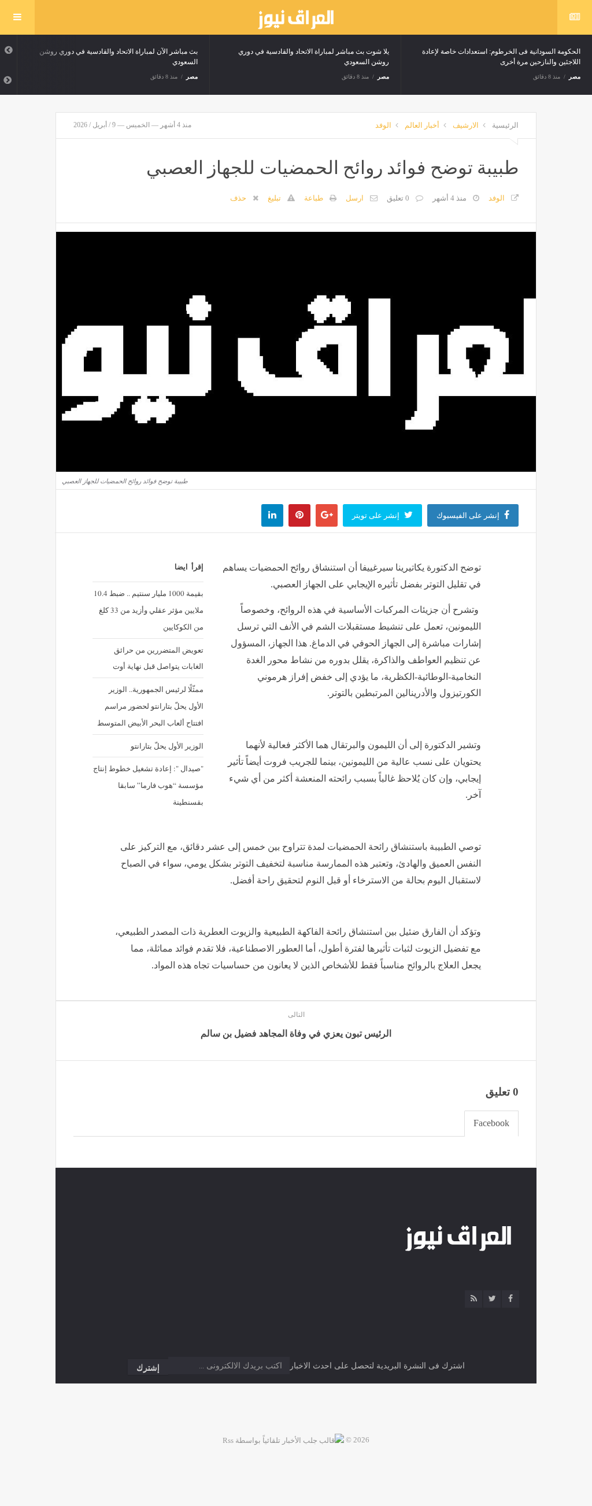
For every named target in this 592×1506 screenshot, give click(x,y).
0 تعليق (398, 198)
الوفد (383, 125)
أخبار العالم (422, 125)
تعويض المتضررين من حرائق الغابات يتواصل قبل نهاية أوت (158, 658)
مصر (192, 76)
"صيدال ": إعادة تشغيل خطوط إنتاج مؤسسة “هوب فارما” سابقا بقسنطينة (148, 785)
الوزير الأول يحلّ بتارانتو (167, 746)
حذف (238, 198)
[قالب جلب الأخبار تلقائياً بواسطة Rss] (283, 1439)
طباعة (313, 198)
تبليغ (274, 198)
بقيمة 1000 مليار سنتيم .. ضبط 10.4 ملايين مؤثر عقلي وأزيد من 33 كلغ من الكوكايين (149, 610)
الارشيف (466, 125)
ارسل (355, 198)
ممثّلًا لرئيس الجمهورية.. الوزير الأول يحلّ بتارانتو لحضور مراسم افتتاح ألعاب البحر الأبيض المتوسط (150, 706)
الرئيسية (505, 125)
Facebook (491, 1123)
